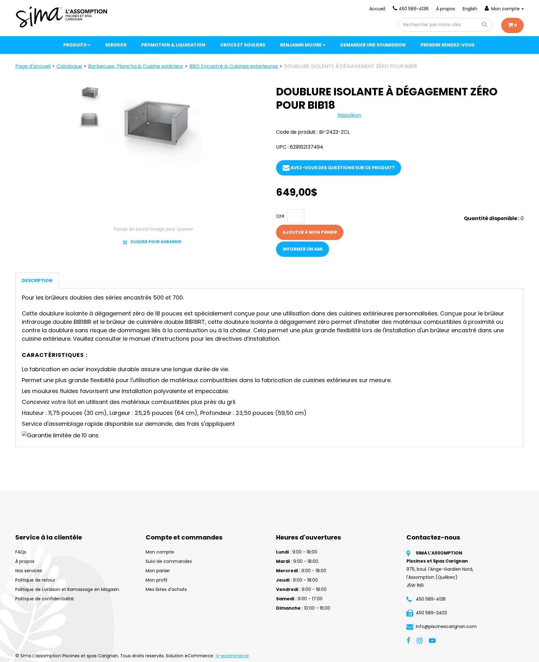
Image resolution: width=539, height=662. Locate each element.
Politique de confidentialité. (45, 599)
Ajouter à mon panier (310, 232)
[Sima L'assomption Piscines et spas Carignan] (62, 17)
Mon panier (158, 571)
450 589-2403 (431, 613)
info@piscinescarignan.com (446, 626)
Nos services (28, 571)
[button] (512, 25)
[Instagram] (420, 640)
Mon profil (156, 580)
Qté (280, 216)
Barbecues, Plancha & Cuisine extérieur (135, 66)
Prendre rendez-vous (447, 45)
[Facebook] (408, 640)
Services (115, 45)
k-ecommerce (232, 656)
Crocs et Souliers (242, 45)
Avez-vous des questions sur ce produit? (342, 168)
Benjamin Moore (301, 45)
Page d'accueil (33, 66)
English (470, 9)
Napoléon (349, 115)
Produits (74, 45)
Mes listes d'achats (166, 589)
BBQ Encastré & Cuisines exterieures (233, 66)
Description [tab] (37, 280)
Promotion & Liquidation (173, 45)
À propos (445, 9)
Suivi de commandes (169, 561)
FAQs (20, 552)
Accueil (377, 9)
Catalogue (69, 66)
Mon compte (505, 9)
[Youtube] (432, 640)
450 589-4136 (414, 9)
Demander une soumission (372, 45)
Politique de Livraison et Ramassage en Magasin (67, 589)
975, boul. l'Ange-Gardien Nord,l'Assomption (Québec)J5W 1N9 (439, 577)
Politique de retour (35, 580)
